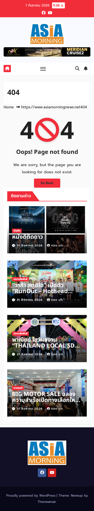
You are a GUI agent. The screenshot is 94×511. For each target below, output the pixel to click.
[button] (77, 68)
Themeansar (47, 501)
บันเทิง (16, 230)
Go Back (47, 183)
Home (9, 107)
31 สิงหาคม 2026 (30, 245)
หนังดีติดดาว (27, 237)
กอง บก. (57, 245)
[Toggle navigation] (43, 68)
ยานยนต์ (17, 388)
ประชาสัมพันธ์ (20, 279)
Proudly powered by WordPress (31, 495)
